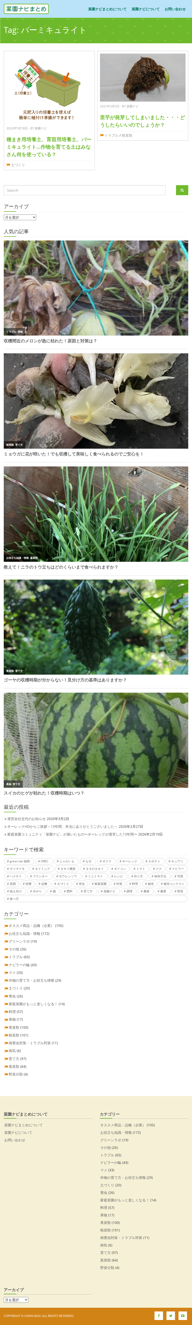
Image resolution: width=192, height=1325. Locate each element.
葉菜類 (14, 1066)
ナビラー (178, 869)
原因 (13, 884)
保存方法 (160, 876)
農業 (163, 891)
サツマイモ (17, 869)
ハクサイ (16, 876)
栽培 (151, 884)
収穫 (29, 884)
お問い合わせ (175, 9)
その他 (14, 949)
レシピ (118, 876)
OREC (44, 861)
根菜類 (127, 135)
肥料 (69, 891)
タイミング (42, 869)
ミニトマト (95, 876)
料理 (135, 884)
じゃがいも (67, 861)
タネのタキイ (95, 869)
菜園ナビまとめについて (107, 9)
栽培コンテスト (174, 884)
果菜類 (14, 1027)
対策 (119, 884)
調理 (129, 891)
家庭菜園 (100, 884)
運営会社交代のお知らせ (26, 818)
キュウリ (177, 861)
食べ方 (14, 899)
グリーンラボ (19, 941)
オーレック (129, 861)
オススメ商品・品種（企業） (31, 925)
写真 (180, 876)
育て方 (88, 891)
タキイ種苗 (68, 869)
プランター (40, 876)
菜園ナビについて (146, 9)
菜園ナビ (110, 891)
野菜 (180, 891)
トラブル (111, 135)
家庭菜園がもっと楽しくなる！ (33, 1003)
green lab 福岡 (20, 861)
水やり (37, 891)
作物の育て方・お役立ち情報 (31, 980)
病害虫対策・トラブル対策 (30, 1042)
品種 (44, 884)
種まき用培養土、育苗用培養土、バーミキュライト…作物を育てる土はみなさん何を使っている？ (49, 147)
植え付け (16, 891)
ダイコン (120, 869)
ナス (159, 869)
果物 (12, 1019)
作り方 (138, 876)
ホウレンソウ (68, 876)
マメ (12, 972)
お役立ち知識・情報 (24, 933)
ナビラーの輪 (19, 964)
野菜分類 (16, 1074)
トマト (140, 869)
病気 (12, 1050)
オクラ (107, 861)
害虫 (82, 884)
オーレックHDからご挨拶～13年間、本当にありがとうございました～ (62, 826)
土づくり (18, 164)
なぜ (89, 861)
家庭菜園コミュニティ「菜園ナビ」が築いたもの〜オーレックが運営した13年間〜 (72, 834)
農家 (147, 891)
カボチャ (154, 861)
